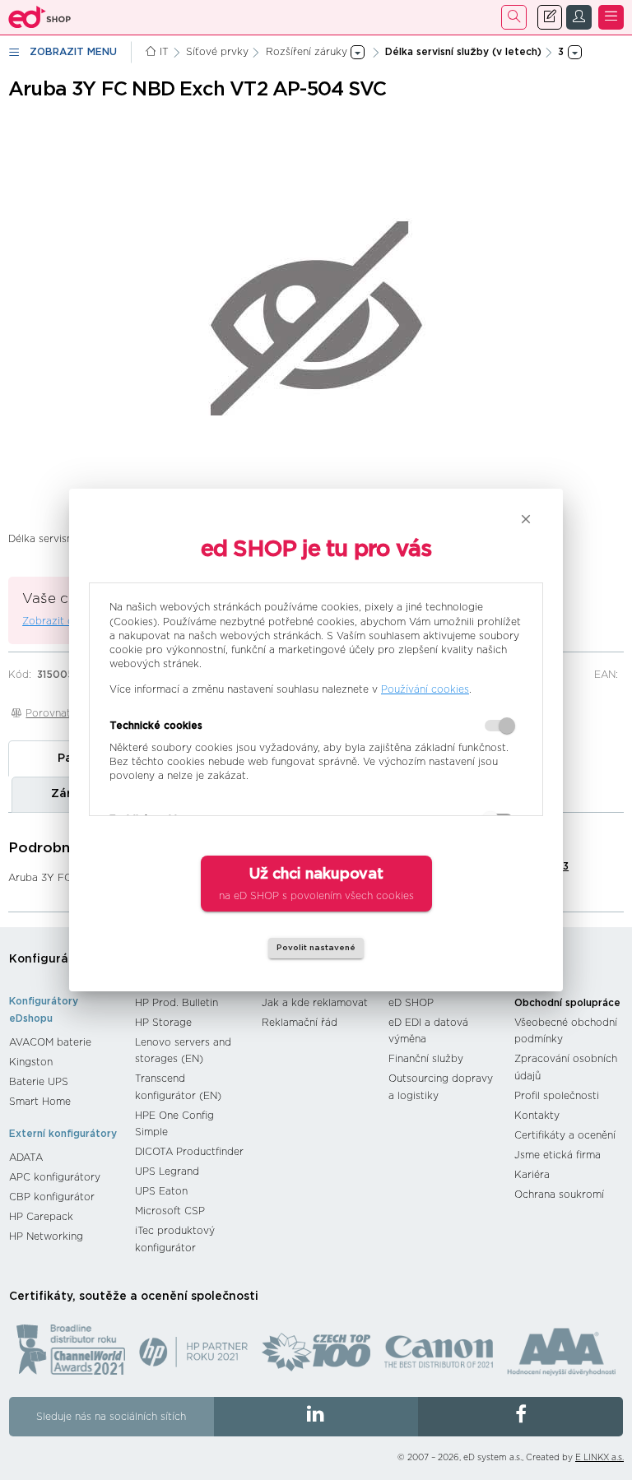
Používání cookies (425, 689)
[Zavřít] (526, 519)
